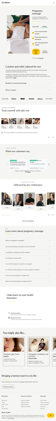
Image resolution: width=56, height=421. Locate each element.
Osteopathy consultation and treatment (38, 355)
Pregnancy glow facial (11, 354)
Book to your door (36, 52)
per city (41, 58)
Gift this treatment (45, 51)
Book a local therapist (28, 221)
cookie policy (11, 418)
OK (50, 415)
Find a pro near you (8, 387)
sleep (14, 78)
